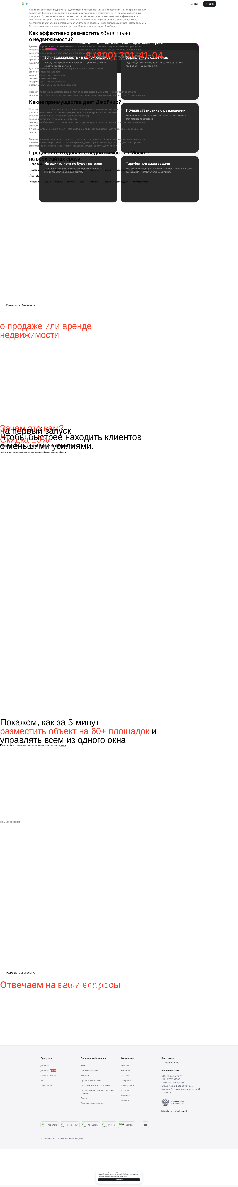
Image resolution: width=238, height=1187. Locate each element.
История (125, 1090)
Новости (85, 1075)
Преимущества (128, 1085)
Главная (125, 1065)
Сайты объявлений (89, 1070)
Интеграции (46, 1085)
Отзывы (125, 1075)
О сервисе (126, 1080)
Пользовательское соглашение (95, 1085)
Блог (83, 1065)
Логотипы (125, 1095)
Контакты (125, 1070)
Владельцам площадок (92, 1103)
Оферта (84, 1098)
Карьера (125, 1100)
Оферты (63, 452)
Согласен (119, 1179)
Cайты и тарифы (48, 1075)
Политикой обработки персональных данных (112, 1176)
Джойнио (44, 1065)
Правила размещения (91, 1080)
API (42, 1080)
